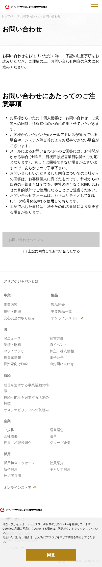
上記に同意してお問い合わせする (54, 251)
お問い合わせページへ (26, 240)
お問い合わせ (31, 16)
